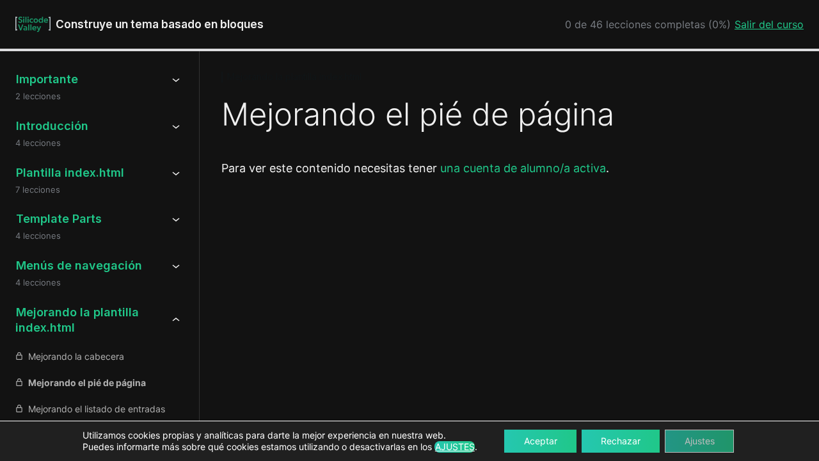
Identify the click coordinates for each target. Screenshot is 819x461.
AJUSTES (455, 446)
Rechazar (620, 440)
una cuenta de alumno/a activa (523, 168)
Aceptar (540, 440)
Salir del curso (769, 24)
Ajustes (700, 440)
